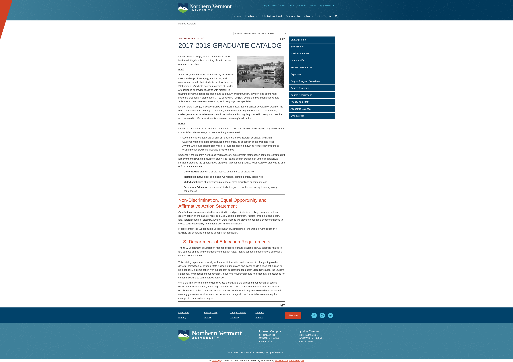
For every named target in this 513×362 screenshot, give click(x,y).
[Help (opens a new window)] (284, 39)
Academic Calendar (300, 109)
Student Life (293, 16)
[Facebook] (314, 315)
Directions (183, 312)
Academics (251, 16)
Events (259, 317)
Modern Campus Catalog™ (289, 360)
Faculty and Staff (299, 102)
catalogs (216, 360)
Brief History (297, 46)
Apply (291, 6)
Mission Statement (300, 53)
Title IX (207, 317)
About (237, 16)
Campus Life (297, 60)
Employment (210, 312)
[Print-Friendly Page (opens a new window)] (281, 39)
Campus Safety (238, 312)
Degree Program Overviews (305, 81)
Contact (259, 312)
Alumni (313, 6)
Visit (282, 6)
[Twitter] (330, 315)
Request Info (270, 6)
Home (181, 23)
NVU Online (324, 16)
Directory (234, 317)
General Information (301, 67)
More (335, 17)
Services (302, 6)
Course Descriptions (301, 95)
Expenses (295, 74)
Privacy (182, 317)
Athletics (309, 16)
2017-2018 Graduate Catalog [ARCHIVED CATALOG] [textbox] (254, 33)
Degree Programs (299, 88)
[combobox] (260, 33)
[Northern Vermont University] (205, 7)
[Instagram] (322, 315)
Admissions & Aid (272, 16)
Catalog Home (298, 39)
